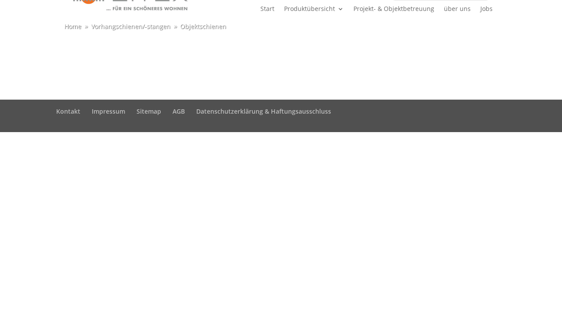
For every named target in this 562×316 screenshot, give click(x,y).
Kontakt (68, 111)
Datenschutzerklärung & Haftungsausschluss (263, 111)
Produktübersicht (309, 9)
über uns (457, 9)
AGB (179, 111)
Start (267, 9)
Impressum (108, 111)
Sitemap (149, 111)
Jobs (486, 9)
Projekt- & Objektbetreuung (393, 9)
